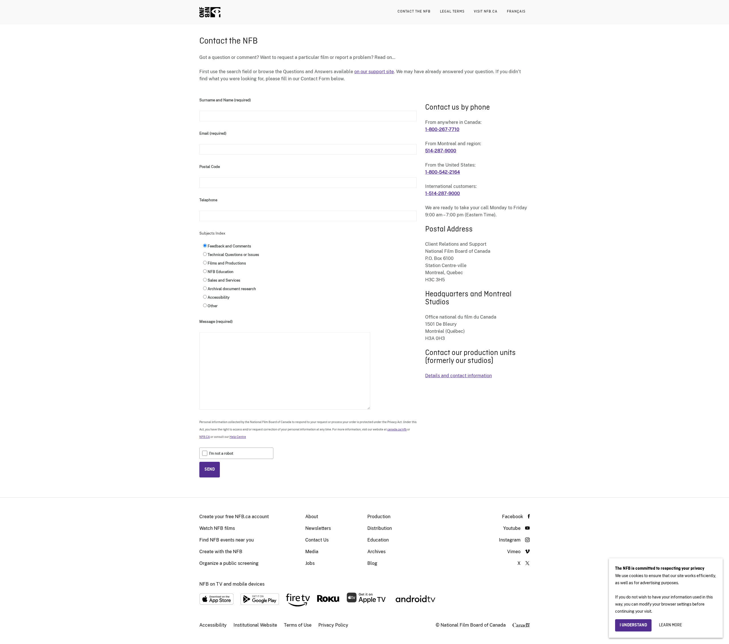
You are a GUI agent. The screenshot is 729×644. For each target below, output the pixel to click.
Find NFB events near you (226, 540)
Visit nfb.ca (485, 11)
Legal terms (452, 11)
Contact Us (317, 540)
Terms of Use (298, 625)
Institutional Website (255, 625)
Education (378, 540)
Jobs (310, 563)
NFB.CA (204, 436)
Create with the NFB (220, 551)
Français (516, 11)
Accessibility (213, 625)
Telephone (208, 200)
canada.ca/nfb (397, 429)
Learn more (670, 625)
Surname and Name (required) (225, 100)
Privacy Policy (333, 625)
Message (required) (216, 321)
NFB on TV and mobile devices (232, 584)
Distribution (379, 528)
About (311, 516)
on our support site (374, 71)
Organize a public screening (229, 563)
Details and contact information (458, 375)
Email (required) (212, 133)
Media (311, 551)
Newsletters (318, 528)
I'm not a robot (221, 453)
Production (378, 516)
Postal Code (209, 167)
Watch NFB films (217, 528)
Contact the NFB (414, 11)
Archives (376, 551)
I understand (633, 625)
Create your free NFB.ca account (234, 516)
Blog (372, 563)
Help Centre (238, 436)
